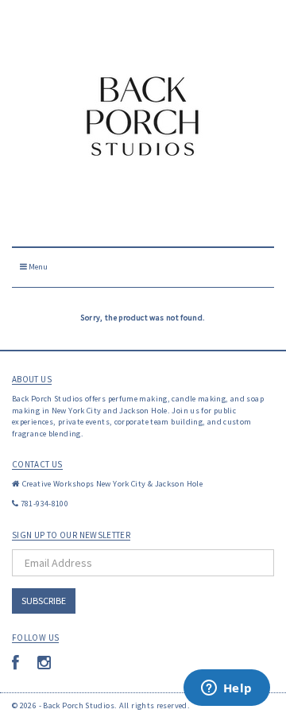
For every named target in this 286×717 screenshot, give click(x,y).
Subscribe (43, 601)
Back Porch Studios (78, 705)
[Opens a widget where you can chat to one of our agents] (226, 689)
